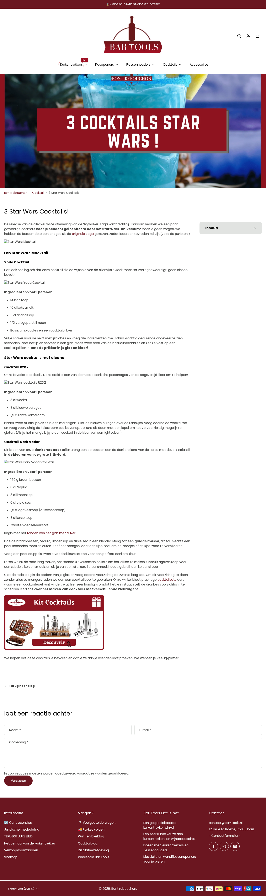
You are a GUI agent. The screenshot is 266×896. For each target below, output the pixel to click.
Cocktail (38, 193)
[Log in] (248, 35)
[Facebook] (213, 846)
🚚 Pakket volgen (91, 829)
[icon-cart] (257, 35)
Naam (15, 730)
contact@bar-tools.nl (226, 823)
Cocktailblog (87, 843)
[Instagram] (224, 846)
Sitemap (10, 857)
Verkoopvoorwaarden (21, 850)
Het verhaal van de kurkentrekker (29, 843)
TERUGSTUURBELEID (18, 836)
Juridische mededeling (21, 829)
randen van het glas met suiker (51, 533)
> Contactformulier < (225, 835)
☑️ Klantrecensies (18, 822)
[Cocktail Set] (54, 623)
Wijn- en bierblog (91, 836)
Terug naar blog (22, 686)
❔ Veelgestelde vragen (97, 822)
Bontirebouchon (15, 193)
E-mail (145, 730)
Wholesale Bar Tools (93, 857)
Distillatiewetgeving (93, 850)
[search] (239, 35)
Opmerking (18, 742)
